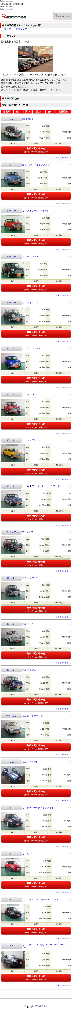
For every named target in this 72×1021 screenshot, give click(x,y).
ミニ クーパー (29, 394)
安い (18, 111)
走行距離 (63, 111)
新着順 (6, 111)
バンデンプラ (11, 532)
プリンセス (27, 532)
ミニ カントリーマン (32, 715)
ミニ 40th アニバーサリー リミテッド (41, 486)
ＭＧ (11, 118)
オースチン (11, 715)
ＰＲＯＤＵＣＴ (21, 29)
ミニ (11, 164)
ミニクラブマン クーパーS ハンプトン (41, 899)
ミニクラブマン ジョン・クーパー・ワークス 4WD (45, 946)
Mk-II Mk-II (27, 118)
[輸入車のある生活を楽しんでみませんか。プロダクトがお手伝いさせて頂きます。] (35, 71)
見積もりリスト (64, 16)
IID (41, 1006)
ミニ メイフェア (30, 302)
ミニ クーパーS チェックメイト (38, 807)
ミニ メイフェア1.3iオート (35, 210)
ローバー (11, 210)
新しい (38, 111)
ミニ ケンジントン (31, 256)
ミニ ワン (27, 853)
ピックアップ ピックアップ (36, 164)
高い (27, 111)
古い (50, 111)
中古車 (7, 29)
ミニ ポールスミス (31, 348)
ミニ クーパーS (29, 761)
